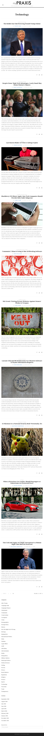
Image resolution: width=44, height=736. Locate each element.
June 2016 (3, 706)
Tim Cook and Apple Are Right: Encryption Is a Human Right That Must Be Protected (22, 543)
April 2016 (3, 708)
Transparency (24, 359)
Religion (3, 677)
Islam (2, 639)
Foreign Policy (5, 624)
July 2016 (3, 703)
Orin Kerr (18, 305)
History (3, 627)
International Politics (19, 249)
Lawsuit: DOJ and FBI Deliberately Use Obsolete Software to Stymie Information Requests (22, 361)
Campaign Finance (6, 608)
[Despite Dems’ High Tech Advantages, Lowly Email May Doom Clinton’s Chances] (22, 103)
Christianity (4, 610)
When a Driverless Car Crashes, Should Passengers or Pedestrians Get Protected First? (22, 482)
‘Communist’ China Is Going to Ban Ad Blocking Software (22, 251)
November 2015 (5, 720)
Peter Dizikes (18, 485)
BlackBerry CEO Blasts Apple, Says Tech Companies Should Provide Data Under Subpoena (22, 197)
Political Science (5, 662)
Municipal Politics (5, 660)
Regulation (4, 674)
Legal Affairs (18, 194)
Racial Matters (5, 672)
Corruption (4, 617)
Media (23, 249)
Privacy (3, 670)
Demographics (5, 622)
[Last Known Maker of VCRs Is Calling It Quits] (22, 158)
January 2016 (4, 715)
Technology (24, 81)
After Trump (4, 603)
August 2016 (4, 701)
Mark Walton (18, 145)
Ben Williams (18, 253)
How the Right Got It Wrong (8, 629)
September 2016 (5, 699)
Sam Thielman (18, 364)
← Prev (4, 593)
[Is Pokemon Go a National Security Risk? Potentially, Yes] (22, 442)
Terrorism (25, 194)
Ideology (3, 631)
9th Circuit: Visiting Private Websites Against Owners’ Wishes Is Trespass (22, 302)
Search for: (4, 725)
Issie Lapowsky (17, 87)
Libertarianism (5, 651)
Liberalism (4, 648)
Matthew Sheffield (18, 426)
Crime (2, 620)
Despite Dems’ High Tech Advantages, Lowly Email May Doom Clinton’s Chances (22, 84)
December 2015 (5, 718)
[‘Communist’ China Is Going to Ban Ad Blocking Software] (22, 266)
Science (3, 679)
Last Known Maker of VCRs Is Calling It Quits (22, 143)
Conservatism (4, 615)
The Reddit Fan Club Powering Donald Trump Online (22, 24)
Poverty (3, 667)
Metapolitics (4, 655)
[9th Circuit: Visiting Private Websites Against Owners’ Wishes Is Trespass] (22, 321)
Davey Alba (18, 26)
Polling (3, 665)
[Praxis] (22, 2)
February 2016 (4, 713)
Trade (2, 689)
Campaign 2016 (20, 81)
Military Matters (5, 658)
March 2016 (4, 711)
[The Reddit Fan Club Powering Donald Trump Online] (22, 42)
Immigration (4, 634)
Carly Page (18, 200)
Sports (3, 682)
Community (4, 612)
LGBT (2, 646)
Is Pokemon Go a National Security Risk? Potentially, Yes (22, 424)
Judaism (3, 641)
